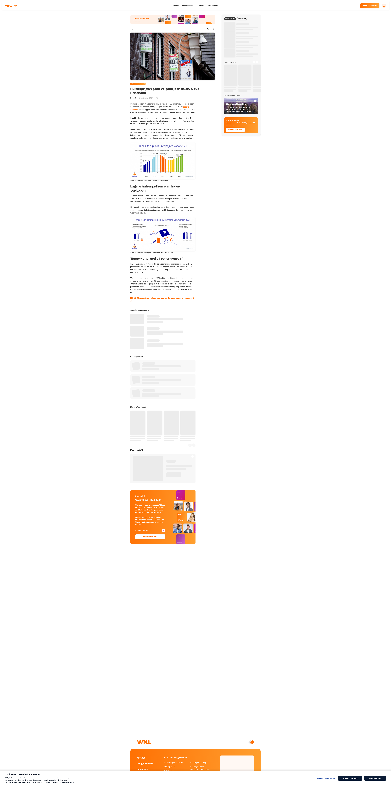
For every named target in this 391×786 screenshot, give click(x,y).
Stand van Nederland (138, 84)
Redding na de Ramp (198, 763)
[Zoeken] (356, 5)
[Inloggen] (384, 6)
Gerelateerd (242, 18)
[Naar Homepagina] (11, 6)
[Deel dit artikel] (213, 29)
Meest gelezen (230, 18)
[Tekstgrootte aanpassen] (208, 29)
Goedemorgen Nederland (173, 763)
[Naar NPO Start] (251, 742)
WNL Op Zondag (170, 767)
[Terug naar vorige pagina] (132, 29)
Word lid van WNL (370, 6)
